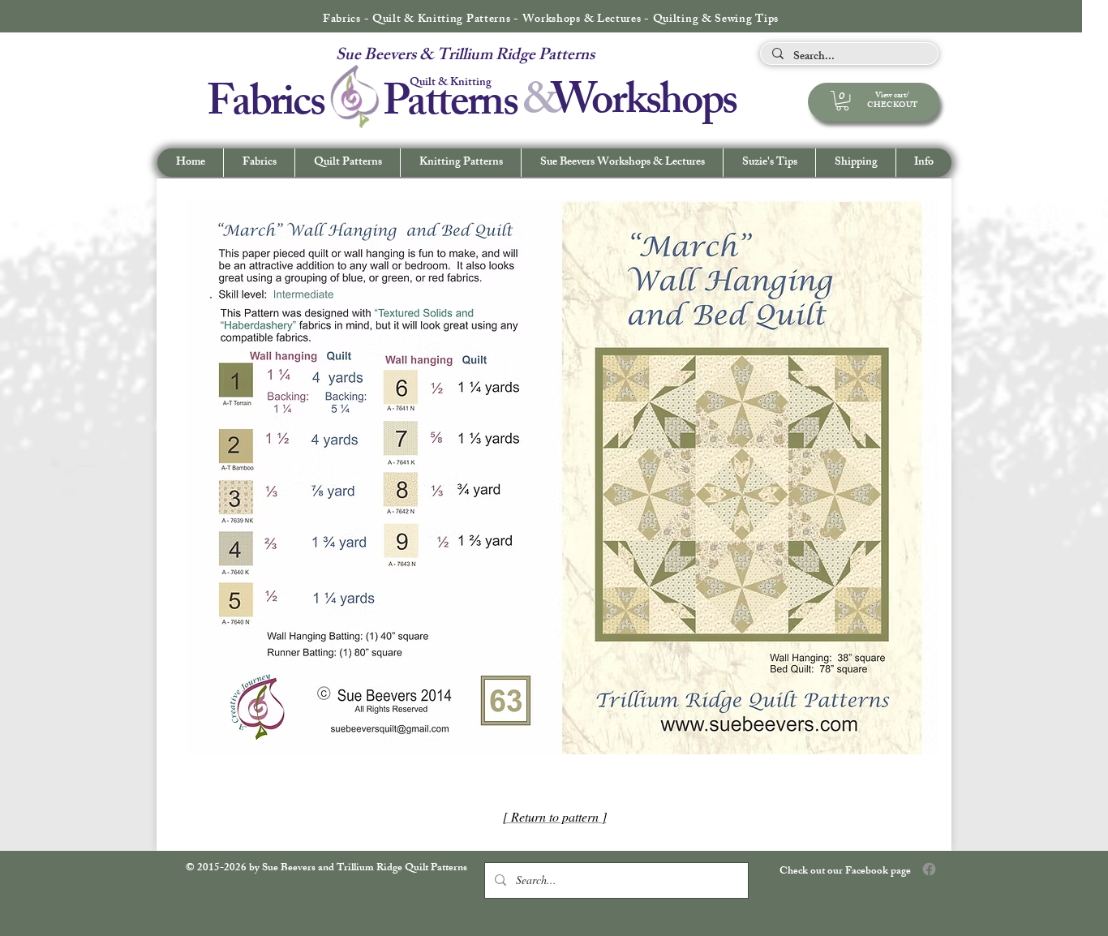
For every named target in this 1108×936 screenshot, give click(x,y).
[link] (842, 100)
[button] (923, 162)
